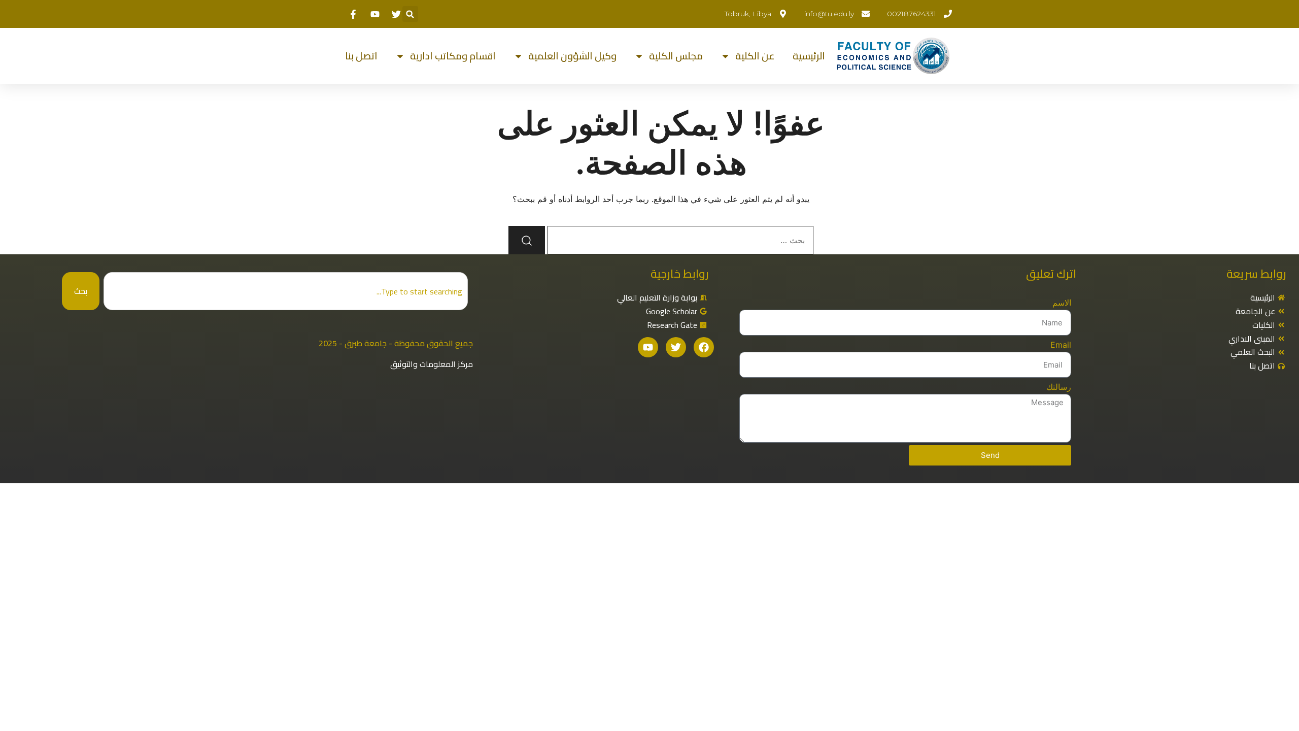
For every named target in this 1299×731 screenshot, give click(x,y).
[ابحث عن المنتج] (526, 240)
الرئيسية (809, 56)
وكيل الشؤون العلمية (572, 56)
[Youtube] (648, 347)
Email (1060, 345)
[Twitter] (676, 347)
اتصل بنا (361, 56)
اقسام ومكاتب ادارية (453, 56)
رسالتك (1058, 387)
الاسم (1061, 302)
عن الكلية (755, 56)
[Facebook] (704, 347)
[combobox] (285, 291)
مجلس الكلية (676, 56)
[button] (410, 14)
